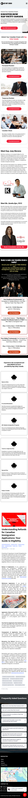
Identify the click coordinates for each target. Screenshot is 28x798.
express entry (14, 544)
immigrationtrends (6, 544)
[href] (14, 774)
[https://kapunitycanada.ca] (6, 3)
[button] (26, 3)
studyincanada (8, 545)
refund (24, 586)
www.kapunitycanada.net (17, 673)
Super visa (15, 545)
